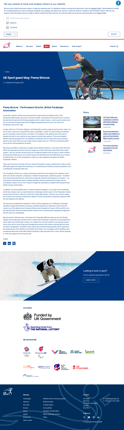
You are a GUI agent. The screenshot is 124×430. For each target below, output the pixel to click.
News (47, 46)
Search (112, 46)
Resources (64, 46)
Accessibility (47, 408)
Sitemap (26, 395)
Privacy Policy (101, 13)
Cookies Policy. (96, 8)
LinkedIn (9, 243)
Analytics (13, 23)
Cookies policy (48, 405)
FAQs (45, 417)
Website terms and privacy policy (54, 398)
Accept (114, 34)
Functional (13, 27)
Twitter (84, 417)
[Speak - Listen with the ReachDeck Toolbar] (118, 3)
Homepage (6, 45)
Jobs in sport (76, 46)
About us (19, 46)
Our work (29, 46)
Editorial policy (48, 402)
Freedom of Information (51, 411)
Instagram (94, 417)
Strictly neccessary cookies (19, 18)
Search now (90, 280)
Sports (54, 46)
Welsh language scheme (51, 414)
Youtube (89, 417)
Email (14, 243)
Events (38, 46)
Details (8, 34)
